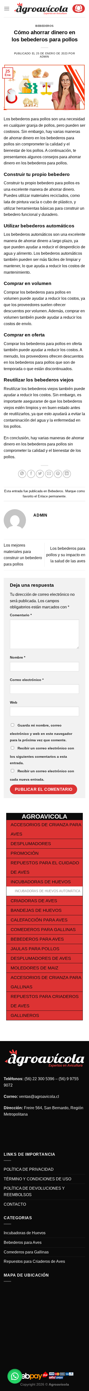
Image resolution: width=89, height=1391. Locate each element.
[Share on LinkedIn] (67, 474)
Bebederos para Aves (37, 939)
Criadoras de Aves (34, 900)
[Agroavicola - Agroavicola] (40, 8)
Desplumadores (31, 843)
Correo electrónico (27, 680)
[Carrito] (78, 8)
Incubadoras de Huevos (41, 881)
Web (13, 702)
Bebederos (44, 25)
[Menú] (7, 8)
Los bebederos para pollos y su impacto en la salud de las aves (65, 554)
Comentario (21, 615)
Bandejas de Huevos (36, 910)
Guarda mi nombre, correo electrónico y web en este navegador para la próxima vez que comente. (41, 732)
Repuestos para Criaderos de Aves (34, 1261)
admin (44, 56)
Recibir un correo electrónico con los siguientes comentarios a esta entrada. (42, 755)
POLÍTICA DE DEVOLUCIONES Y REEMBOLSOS (34, 1191)
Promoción (25, 853)
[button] (14, 1376)
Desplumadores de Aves (41, 958)
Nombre (17, 657)
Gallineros (25, 1015)
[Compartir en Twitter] (40, 474)
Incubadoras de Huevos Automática (47, 891)
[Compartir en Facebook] (31, 474)
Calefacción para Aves (39, 919)
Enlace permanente (52, 496)
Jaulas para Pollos (35, 948)
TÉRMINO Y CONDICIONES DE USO (37, 1179)
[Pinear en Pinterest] (58, 474)
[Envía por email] (49, 474)
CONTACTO (15, 1204)
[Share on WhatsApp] (22, 474)
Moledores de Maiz (34, 967)
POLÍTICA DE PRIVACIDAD (29, 1169)
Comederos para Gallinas (43, 929)
